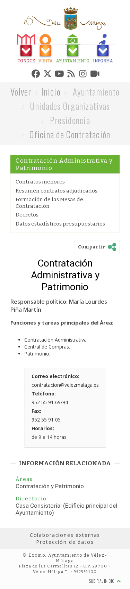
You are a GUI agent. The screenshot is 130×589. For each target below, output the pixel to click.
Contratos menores (40, 214)
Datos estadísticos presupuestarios (60, 256)
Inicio (51, 123)
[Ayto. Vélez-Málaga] (65, 19)
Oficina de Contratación (69, 166)
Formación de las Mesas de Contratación (49, 235)
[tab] (19, 49)
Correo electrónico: (55, 408)
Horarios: (43, 460)
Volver (21, 123)
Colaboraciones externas (65, 567)
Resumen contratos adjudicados (56, 223)
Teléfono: (44, 426)
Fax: (36, 443)
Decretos (27, 247)
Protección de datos (65, 574)
